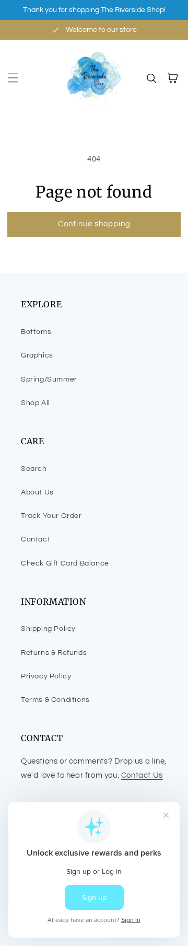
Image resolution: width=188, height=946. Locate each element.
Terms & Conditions (55, 699)
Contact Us (142, 775)
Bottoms (36, 332)
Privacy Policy (46, 676)
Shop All (35, 403)
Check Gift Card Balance (65, 563)
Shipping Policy (48, 628)
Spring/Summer (49, 379)
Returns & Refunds (54, 652)
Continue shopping (94, 224)
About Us (37, 492)
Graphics (37, 355)
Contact (35, 539)
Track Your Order (51, 516)
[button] (13, 77)
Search (34, 468)
